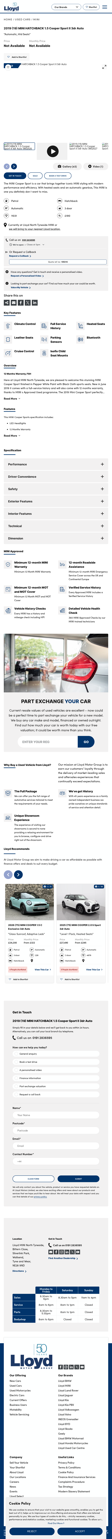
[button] (32, 1531)
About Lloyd (16, 1472)
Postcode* (19, 1123)
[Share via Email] (14, 303)
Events (13, 1491)
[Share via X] (28, 303)
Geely (61, 1433)
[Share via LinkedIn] (35, 303)
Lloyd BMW (64, 1381)
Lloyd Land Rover (68, 1390)
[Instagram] (66, 1368)
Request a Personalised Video (26, 276)
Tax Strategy (65, 1486)
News (13, 1486)
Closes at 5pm (26, 244)
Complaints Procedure (71, 1481)
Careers (14, 1481)
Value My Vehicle (19, 287)
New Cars (15, 1381)
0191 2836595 (28, 239)
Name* (17, 1108)
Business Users (18, 1404)
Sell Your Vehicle (19, 1462)
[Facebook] (60, 1368)
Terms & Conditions (69, 1467)
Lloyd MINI (64, 1385)
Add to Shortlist (19, 56)
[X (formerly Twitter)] (76, 1368)
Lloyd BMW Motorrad (71, 1438)
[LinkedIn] (71, 1368)
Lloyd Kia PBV (66, 1404)
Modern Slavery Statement (74, 1491)
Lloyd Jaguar (65, 1395)
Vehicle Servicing (19, 1414)
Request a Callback (19, 256)
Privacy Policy (66, 1462)
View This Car (42, 969)
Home (8, 19)
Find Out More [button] (55, 1523)
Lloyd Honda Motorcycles (73, 1443)
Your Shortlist (17, 1467)
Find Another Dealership (61, 1258)
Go (86, 741)
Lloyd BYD (64, 1424)
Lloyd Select (17, 1496)
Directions (18, 1271)
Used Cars (23, 19)
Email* (17, 1138)
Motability (16, 1409)
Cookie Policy (66, 1472)
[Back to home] (11, 7)
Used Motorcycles (20, 1390)
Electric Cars (17, 1395)
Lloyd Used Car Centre (71, 1448)
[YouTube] (82, 1368)
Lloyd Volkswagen (68, 1409)
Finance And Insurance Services (76, 1477)
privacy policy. (40, 1196)
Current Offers (18, 1400)
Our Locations (18, 1477)
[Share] (7, 303)
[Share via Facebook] (21, 303)
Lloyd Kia (63, 1400)
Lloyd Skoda (65, 1428)
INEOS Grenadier (68, 1419)
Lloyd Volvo (64, 1414)
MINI (36, 19)
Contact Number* (23, 1154)
